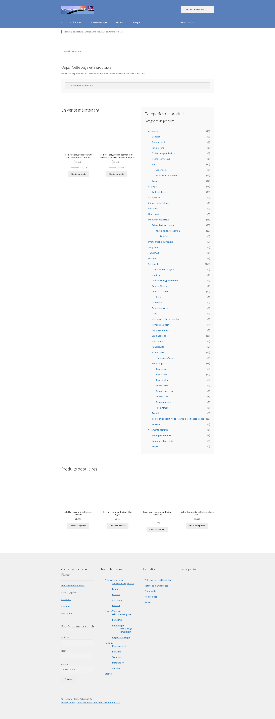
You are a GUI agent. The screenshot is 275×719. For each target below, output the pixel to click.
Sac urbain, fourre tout (167, 175)
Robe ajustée (162, 385)
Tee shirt (156, 413)
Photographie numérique (160, 241)
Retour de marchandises (156, 585)
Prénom (65, 637)
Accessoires (154, 131)
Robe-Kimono (163, 407)
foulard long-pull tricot (163, 153)
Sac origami (161, 169)
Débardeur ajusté (160, 308)
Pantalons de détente (162, 440)
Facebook (66, 599)
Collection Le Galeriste (159, 203)
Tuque (155, 181)
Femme (116, 588)
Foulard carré (158, 142)
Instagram (66, 613)
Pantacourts (158, 346)
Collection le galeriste (123, 583)
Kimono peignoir (160, 324)
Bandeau (156, 136)
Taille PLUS (153, 252)
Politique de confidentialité (158, 580)
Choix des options (78, 525)
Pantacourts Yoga (164, 357)
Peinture (116, 651)
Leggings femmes (161, 330)
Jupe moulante (163, 380)
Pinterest (66, 606)
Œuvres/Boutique (98, 22)
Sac (153, 164)
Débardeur (157, 302)
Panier (148, 602)
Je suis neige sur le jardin (168, 230)
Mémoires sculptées (122, 614)
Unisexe (152, 258)
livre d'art (153, 208)
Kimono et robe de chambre (165, 319)
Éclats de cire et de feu (163, 225)
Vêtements (153, 264)
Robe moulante (163, 402)
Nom (63, 650)
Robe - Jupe (158, 363)
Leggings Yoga (159, 335)
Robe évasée (162, 396)
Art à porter (154, 197)
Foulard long (158, 147)
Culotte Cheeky (159, 286)
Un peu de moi (119, 646)
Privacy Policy (68, 702)
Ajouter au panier (79, 174)
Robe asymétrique (164, 391)
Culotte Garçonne (161, 291)
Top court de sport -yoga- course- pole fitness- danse (178, 418)
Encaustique (118, 625)
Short (158, 297)
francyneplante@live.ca (73, 585)
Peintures (117, 619)
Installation (118, 662)
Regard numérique (121, 637)
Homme (116, 594)
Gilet (154, 313)
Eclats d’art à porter (71, 22)
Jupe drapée (162, 369)
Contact (116, 668)
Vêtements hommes (158, 429)
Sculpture (153, 247)
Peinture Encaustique (158, 219)
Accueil (67, 51)
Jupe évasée (161, 374)
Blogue (136, 22)
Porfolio (120, 22)
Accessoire (117, 600)
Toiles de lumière (160, 192)
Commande (150, 591)
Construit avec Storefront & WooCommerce (98, 702)
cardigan (156, 275)
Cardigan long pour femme (165, 280)
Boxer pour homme (161, 435)
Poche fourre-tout (161, 158)
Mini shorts (157, 341)
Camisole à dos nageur (163, 269)
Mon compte (151, 596)
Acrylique (152, 186)
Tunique (156, 424)
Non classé (153, 214)
